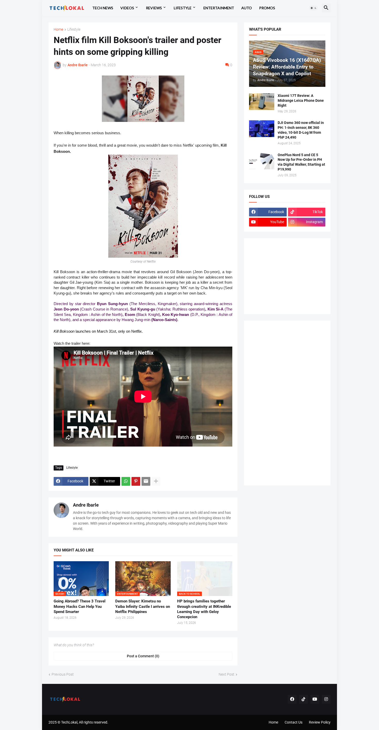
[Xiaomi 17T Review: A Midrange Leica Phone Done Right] (261, 101)
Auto (246, 8)
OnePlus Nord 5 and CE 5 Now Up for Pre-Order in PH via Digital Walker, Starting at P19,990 (301, 162)
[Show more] (156, 481)
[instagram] (326, 699)
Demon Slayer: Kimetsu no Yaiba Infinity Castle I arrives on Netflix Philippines (142, 606)
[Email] (146, 481)
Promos (267, 8)
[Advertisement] (287, 275)
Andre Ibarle (86, 505)
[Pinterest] (135, 481)
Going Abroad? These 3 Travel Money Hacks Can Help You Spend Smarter (79, 606)
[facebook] (292, 699)
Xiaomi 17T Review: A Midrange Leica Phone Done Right (301, 100)
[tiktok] (303, 699)
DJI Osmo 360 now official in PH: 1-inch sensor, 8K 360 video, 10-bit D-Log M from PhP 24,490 (301, 130)
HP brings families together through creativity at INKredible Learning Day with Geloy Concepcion (204, 609)
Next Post (226, 674)
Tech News (102, 8)
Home (58, 29)
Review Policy (320, 722)
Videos (127, 8)
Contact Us (293, 722)
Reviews (154, 8)
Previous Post (63, 674)
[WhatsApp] (125, 481)
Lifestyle (183, 8)
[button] (313, 8)
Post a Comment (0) (143, 656)
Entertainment (218, 8)
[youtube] (314, 699)
